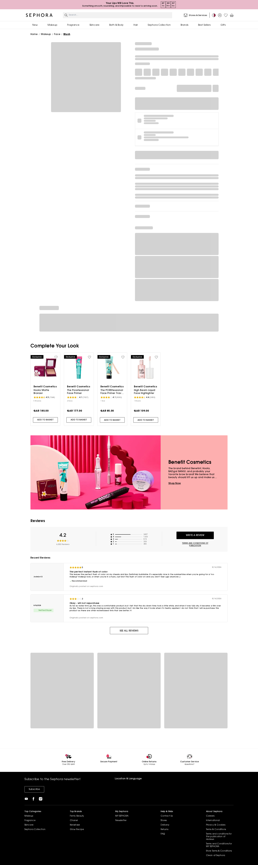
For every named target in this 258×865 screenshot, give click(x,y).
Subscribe (34, 789)
